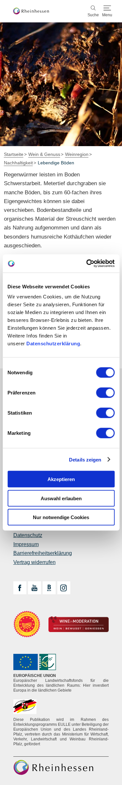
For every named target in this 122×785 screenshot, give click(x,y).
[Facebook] (19, 587)
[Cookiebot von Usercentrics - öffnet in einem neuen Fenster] (87, 263)
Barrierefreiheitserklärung (42, 553)
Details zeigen (85, 459)
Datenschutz (27, 535)
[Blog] (49, 587)
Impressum (26, 544)
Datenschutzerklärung (53, 343)
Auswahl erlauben (61, 498)
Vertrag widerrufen (34, 562)
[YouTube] (34, 587)
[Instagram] (63, 587)
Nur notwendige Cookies (61, 517)
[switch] (105, 393)
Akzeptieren (61, 479)
